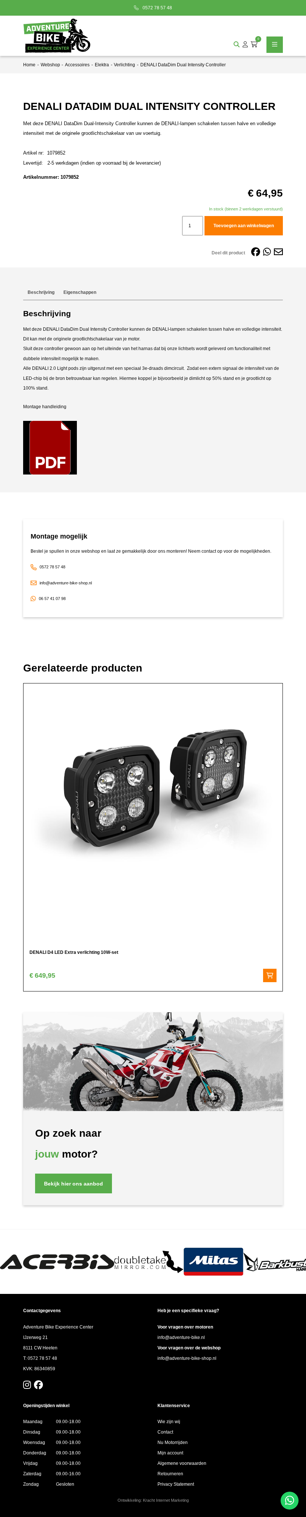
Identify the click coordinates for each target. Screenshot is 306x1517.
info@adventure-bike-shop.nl (66, 583)
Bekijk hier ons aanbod (73, 1184)
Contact (165, 1432)
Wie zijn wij (168, 1421)
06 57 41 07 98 (52, 598)
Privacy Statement (175, 1484)
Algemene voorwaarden (181, 1463)
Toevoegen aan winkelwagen (243, 225)
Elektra (102, 64)
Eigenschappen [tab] (79, 292)
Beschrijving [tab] (41, 292)
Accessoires (77, 64)
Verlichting (124, 64)
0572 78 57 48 (156, 7)
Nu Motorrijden (172, 1442)
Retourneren (170, 1473)
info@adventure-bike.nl (181, 1337)
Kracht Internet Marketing (166, 1500)
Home (29, 64)
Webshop (50, 64)
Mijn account (170, 1453)
